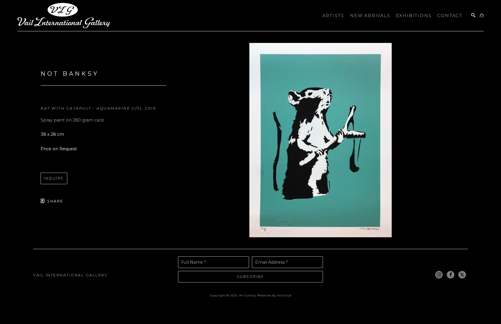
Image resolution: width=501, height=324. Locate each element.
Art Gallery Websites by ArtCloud (265, 295)
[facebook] (450, 274)
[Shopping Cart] (482, 15)
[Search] (473, 15)
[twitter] (462, 274)
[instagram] (439, 274)
